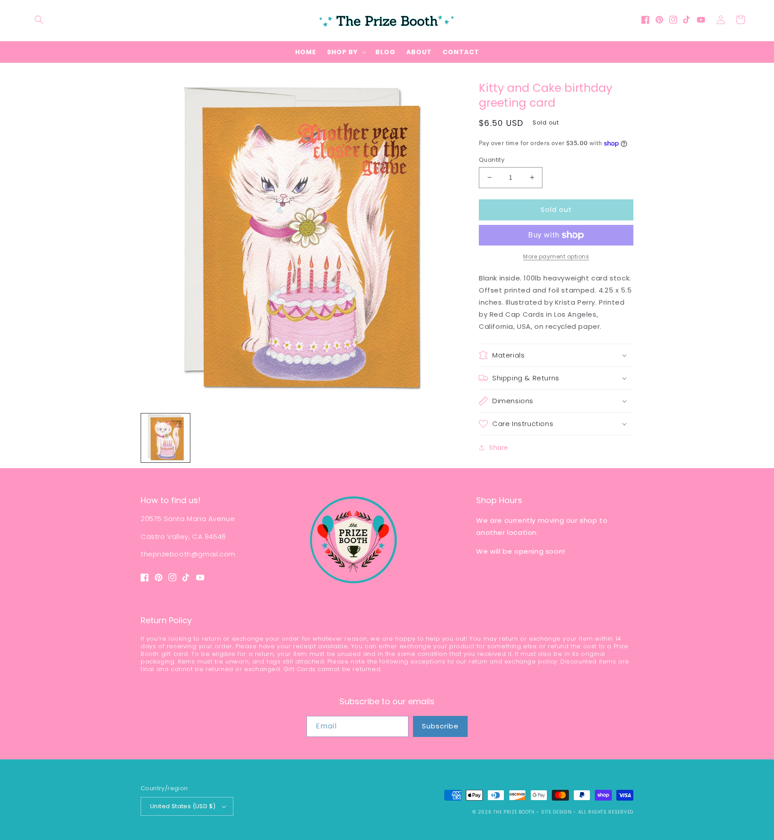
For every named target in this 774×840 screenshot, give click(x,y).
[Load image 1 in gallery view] (165, 438)
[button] (39, 20)
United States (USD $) (182, 806)
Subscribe (440, 726)
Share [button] (498, 447)
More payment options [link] (556, 256)
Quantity (491, 159)
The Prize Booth (514, 812)
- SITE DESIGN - (557, 812)
